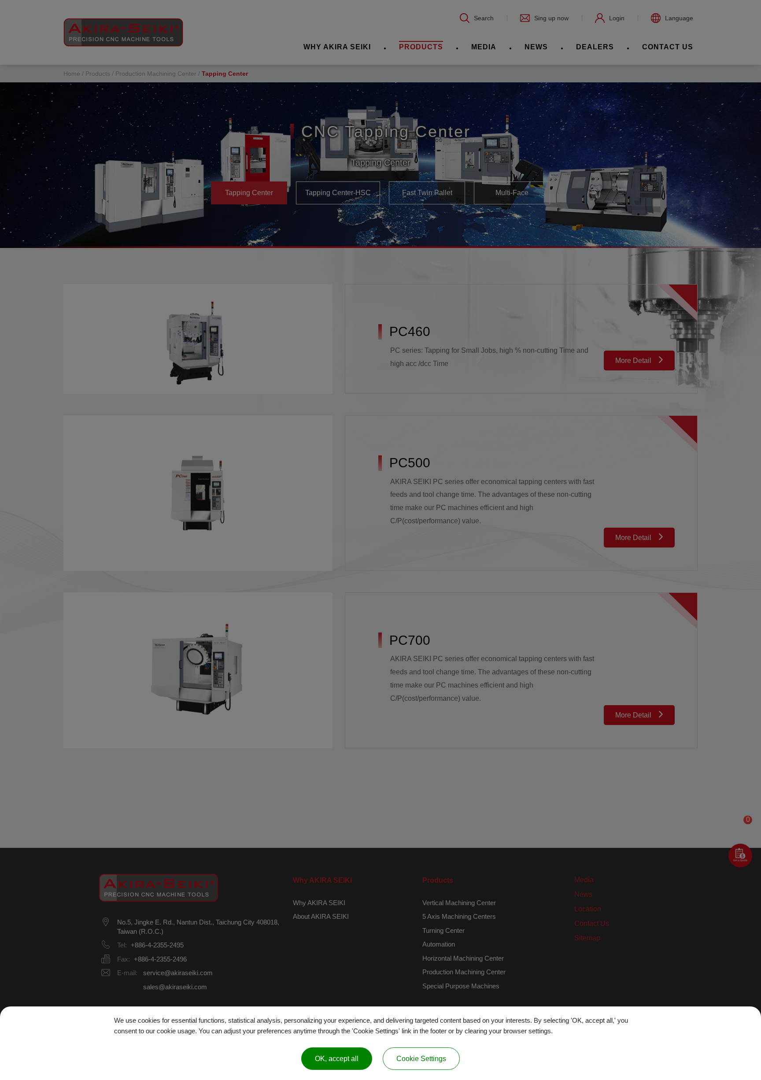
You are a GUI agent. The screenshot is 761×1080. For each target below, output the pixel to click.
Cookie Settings (421, 1058)
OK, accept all (336, 1058)
